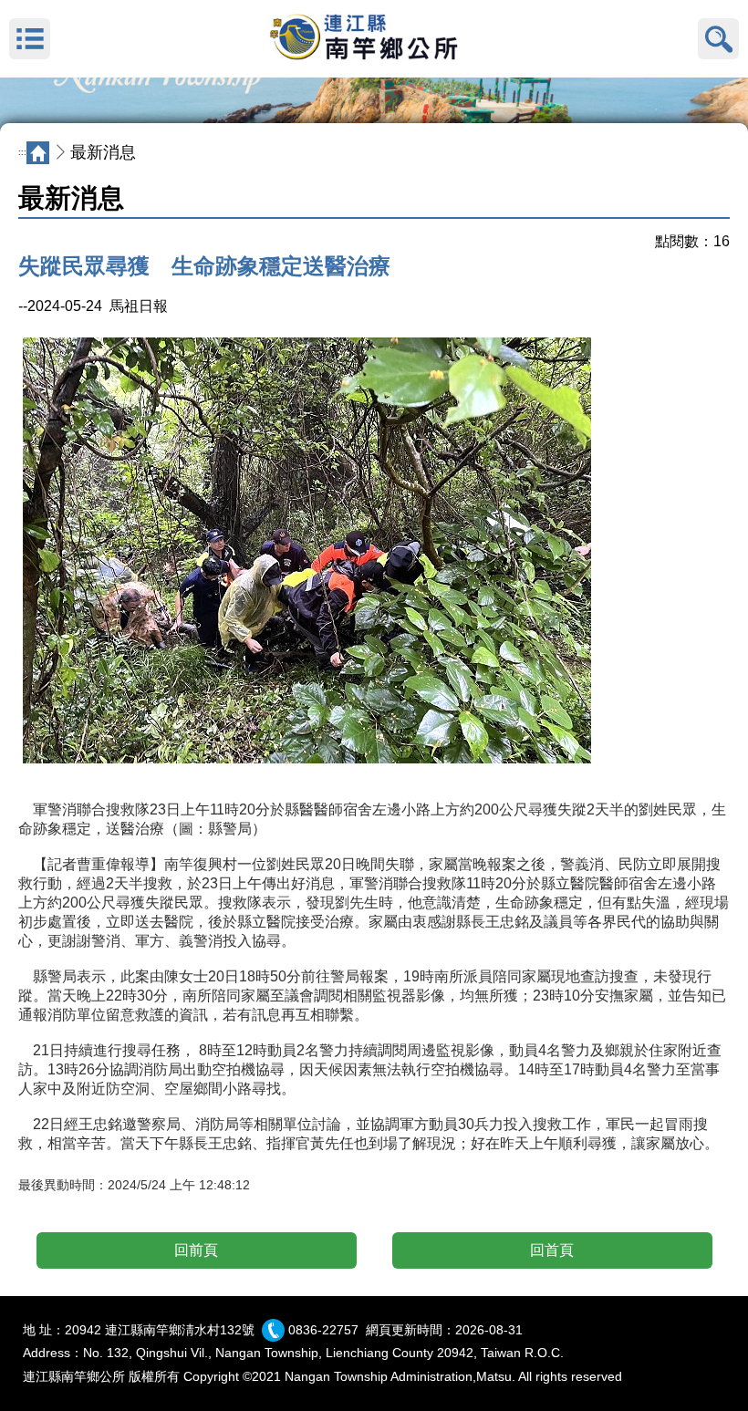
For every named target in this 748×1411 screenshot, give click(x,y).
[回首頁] (374, 39)
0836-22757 (323, 1330)
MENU (29, 38)
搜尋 (718, 38)
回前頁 (196, 1250)
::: (22, 152)
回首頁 (552, 1250)
